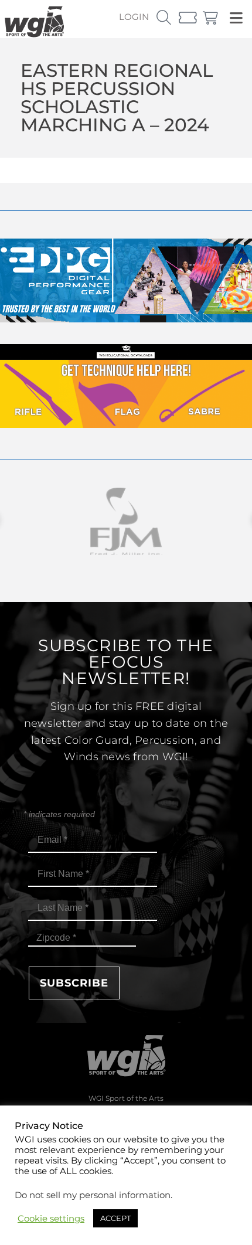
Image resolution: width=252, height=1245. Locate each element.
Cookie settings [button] (51, 1218)
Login (134, 16)
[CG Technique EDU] (126, 424)
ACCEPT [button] (115, 1218)
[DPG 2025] (126, 319)
